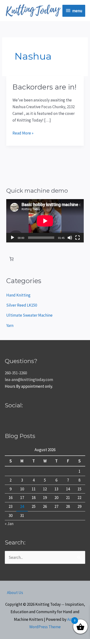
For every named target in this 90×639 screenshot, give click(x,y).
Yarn (9, 325)
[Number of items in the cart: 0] (11, 259)
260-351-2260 (16, 373)
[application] (45, 220)
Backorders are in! (44, 87)
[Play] (12, 237)
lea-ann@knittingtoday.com (29, 379)
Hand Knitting (18, 295)
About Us (15, 592)
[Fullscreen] (77, 237)
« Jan (9, 523)
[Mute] (69, 237)
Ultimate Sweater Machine (29, 315)
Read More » (22, 133)
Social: (14, 405)
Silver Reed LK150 (21, 305)
